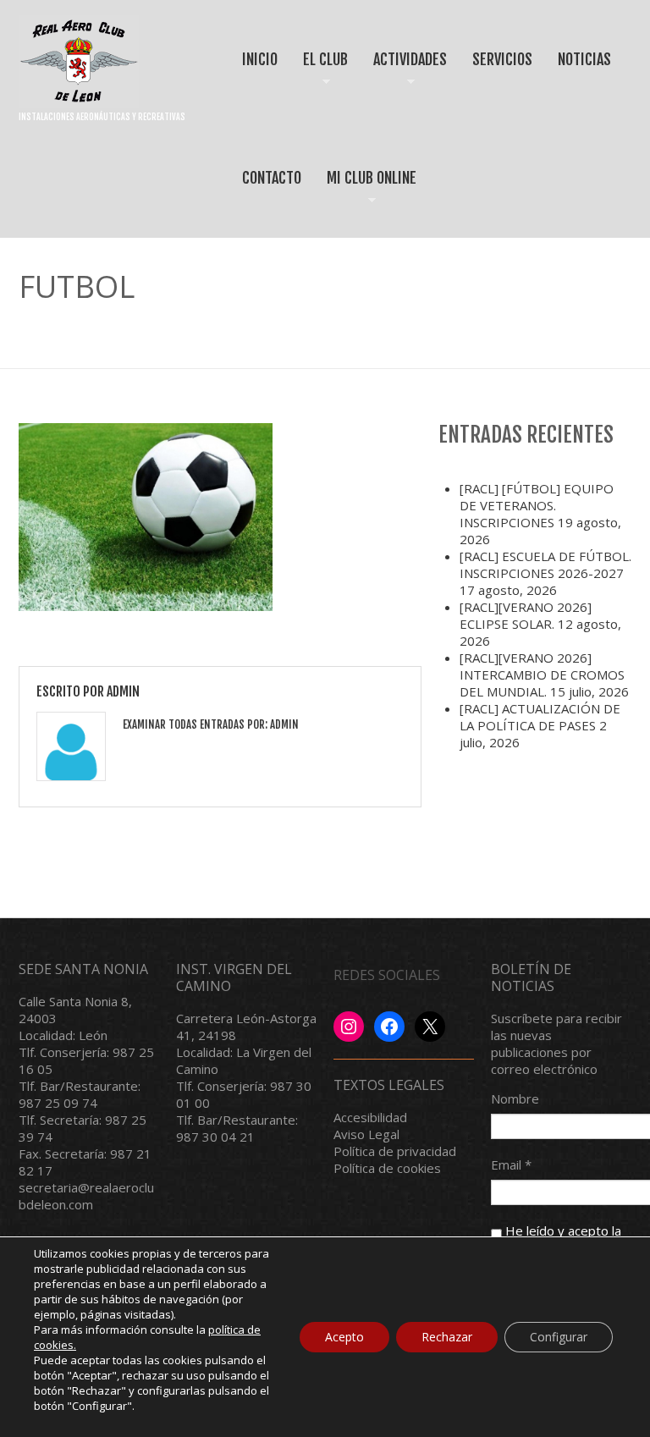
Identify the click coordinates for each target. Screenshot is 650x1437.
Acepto (344, 1337)
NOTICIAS (584, 59)
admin (123, 691)
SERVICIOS (502, 59)
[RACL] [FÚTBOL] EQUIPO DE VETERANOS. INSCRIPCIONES (537, 505)
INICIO (260, 59)
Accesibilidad (370, 1117)
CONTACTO (271, 177)
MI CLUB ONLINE (365, 192)
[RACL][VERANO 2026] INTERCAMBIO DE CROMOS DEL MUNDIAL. (542, 674)
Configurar (558, 1337)
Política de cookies (387, 1167)
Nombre (515, 1098)
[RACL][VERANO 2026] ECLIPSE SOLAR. (526, 615)
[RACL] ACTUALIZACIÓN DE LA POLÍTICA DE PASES (540, 717)
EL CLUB (319, 74)
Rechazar (446, 1337)
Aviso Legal (366, 1134)
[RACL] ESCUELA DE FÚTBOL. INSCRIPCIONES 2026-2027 (545, 564)
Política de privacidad (394, 1150)
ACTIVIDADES (404, 74)
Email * (511, 1164)
